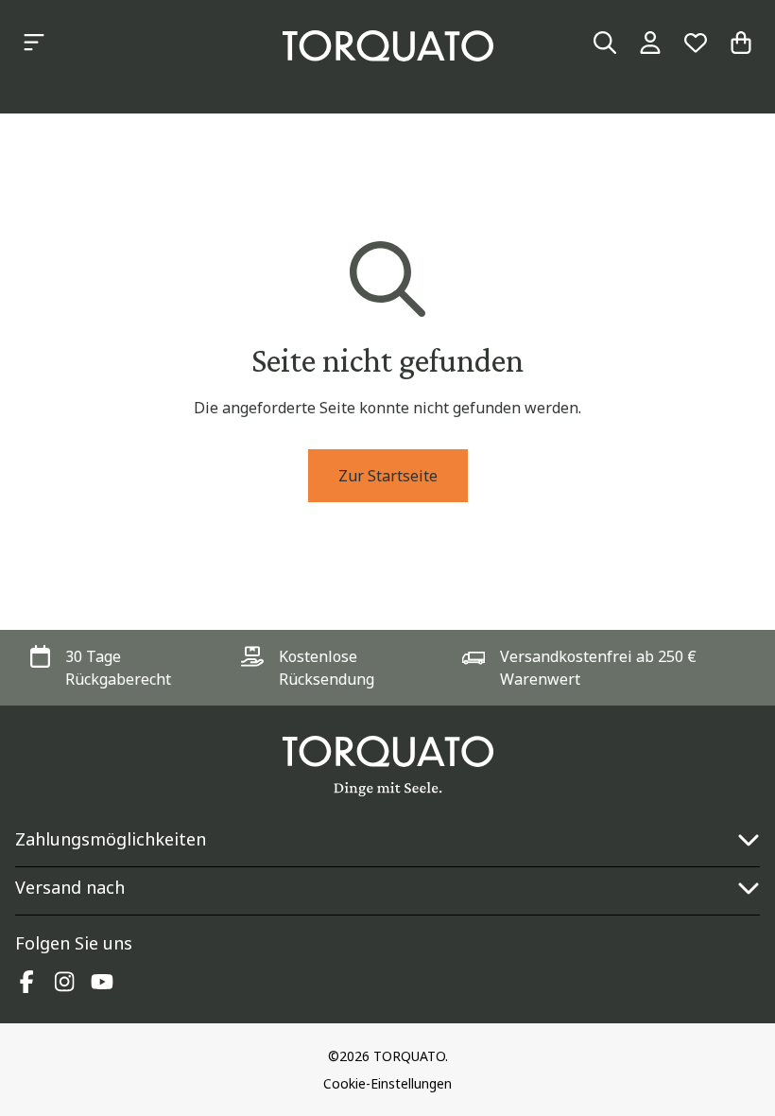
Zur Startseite (388, 475)
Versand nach (70, 887)
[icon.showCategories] (34, 42)
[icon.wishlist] (695, 42)
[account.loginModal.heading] (650, 42)
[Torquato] (388, 45)
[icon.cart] (741, 42)
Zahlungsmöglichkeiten (110, 839)
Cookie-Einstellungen (387, 1083)
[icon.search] (605, 42)
